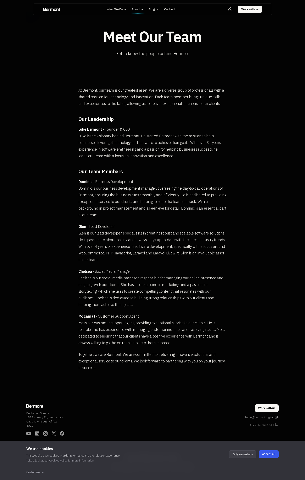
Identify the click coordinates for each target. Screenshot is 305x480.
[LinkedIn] (37, 433)
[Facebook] (62, 433)
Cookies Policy (58, 460)
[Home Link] (51, 9)
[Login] (230, 9)
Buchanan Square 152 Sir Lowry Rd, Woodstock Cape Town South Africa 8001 (44, 419)
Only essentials (243, 454)
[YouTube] (28, 433)
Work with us (250, 9)
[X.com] (53, 433)
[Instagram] (45, 433)
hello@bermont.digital (259, 417)
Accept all (268, 454)
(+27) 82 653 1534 (262, 425)
